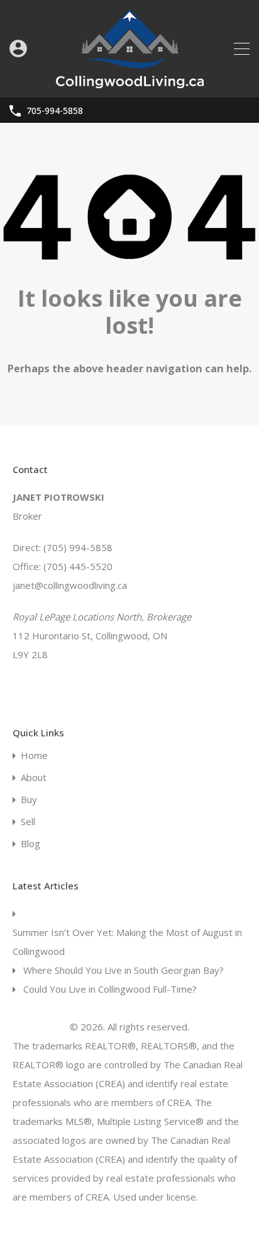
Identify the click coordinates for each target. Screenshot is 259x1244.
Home (34, 755)
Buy (29, 799)
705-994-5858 (54, 111)
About (34, 777)
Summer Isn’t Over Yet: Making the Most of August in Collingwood (127, 941)
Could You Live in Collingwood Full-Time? (110, 989)
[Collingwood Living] (130, 82)
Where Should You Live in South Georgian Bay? (123, 970)
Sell (28, 821)
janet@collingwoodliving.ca (70, 585)
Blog (30, 843)
